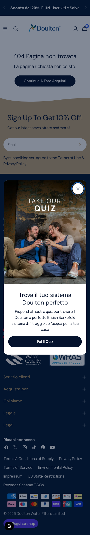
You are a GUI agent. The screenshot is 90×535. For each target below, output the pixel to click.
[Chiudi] (78, 188)
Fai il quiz (45, 341)
